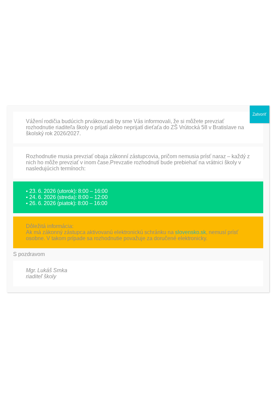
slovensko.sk (190, 232)
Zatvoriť (259, 114)
